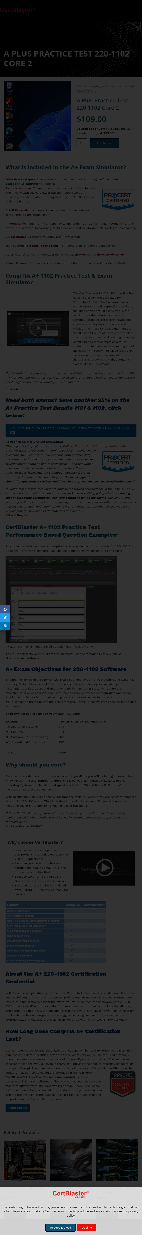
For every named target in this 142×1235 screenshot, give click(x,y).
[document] (71, 617)
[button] (5, 609)
